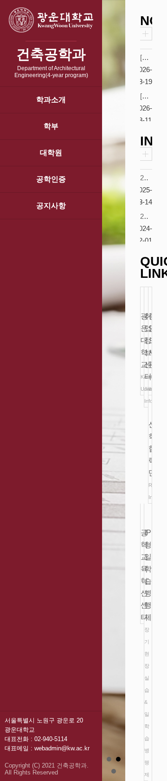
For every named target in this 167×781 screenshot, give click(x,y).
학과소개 (51, 100)
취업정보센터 (146, 358)
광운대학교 (142, 352)
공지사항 (51, 206)
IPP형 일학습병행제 (146, 653)
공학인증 (51, 179)
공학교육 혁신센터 (142, 575)
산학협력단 (150, 460)
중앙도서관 (150, 352)
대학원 (51, 153)
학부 (51, 126)
